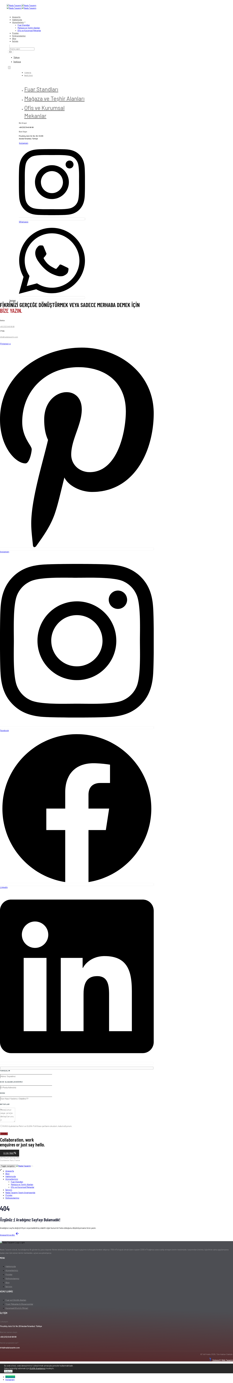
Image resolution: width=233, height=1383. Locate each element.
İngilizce (17, 61)
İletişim (15, 41)
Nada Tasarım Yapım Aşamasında (20, 1192)
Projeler (15, 33)
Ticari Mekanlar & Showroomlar (19, 1304)
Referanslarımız (19, 36)
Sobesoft (216, 1360)
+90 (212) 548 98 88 (7, 326)
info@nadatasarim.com (9, 337)
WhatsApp (10, 1376)
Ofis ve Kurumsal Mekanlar (29, 30)
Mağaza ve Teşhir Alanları (29, 27)
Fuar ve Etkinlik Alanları (15, 1300)
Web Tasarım (227, 1360)
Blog (14, 38)
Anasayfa (16, 17)
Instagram (10, 1379)
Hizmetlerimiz (18, 22)
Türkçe (16, 57)
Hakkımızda (17, 19)
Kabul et (8, 1371)
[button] (9, 46)
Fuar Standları (24, 25)
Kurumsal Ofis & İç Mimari (16, 1308)
